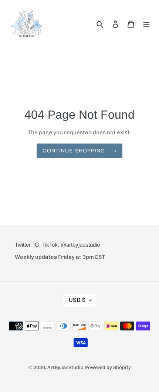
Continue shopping (74, 151)
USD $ (77, 299)
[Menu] (146, 24)
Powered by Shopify (108, 367)
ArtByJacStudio (65, 367)
